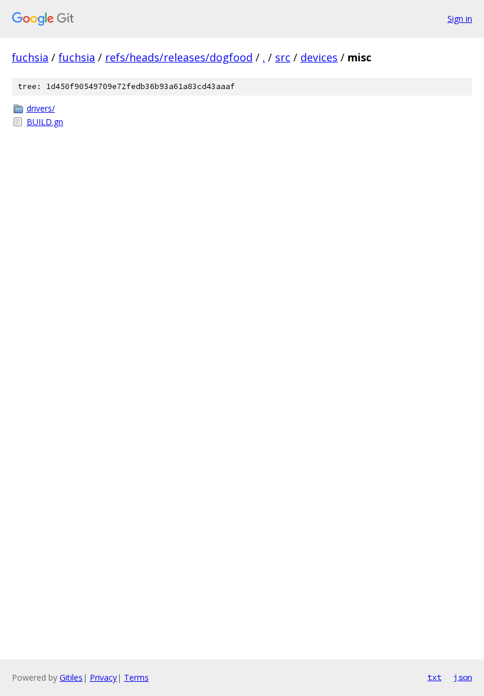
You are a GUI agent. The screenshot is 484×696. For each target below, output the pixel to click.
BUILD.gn (45, 121)
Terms (136, 677)
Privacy (103, 677)
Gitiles (71, 677)
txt (434, 677)
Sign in (459, 18)
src (282, 57)
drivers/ (41, 108)
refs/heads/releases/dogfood (179, 57)
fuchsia (30, 57)
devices (319, 57)
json (462, 677)
